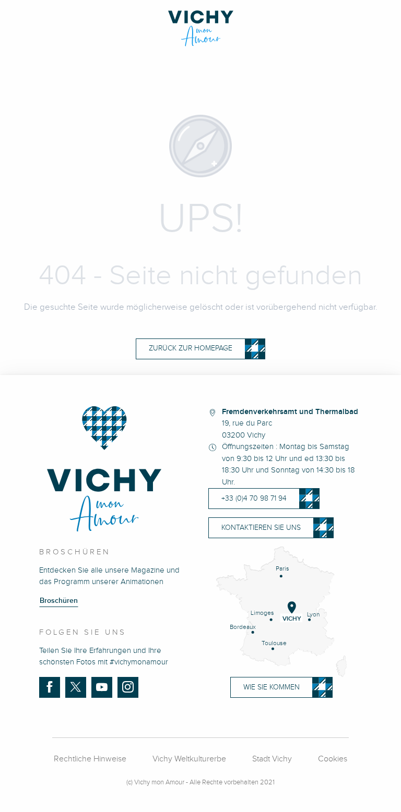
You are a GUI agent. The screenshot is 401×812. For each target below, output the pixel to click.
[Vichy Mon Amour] (200, 28)
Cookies (332, 759)
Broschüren (59, 601)
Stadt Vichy (272, 759)
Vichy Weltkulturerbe (189, 759)
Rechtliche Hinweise (90, 759)
